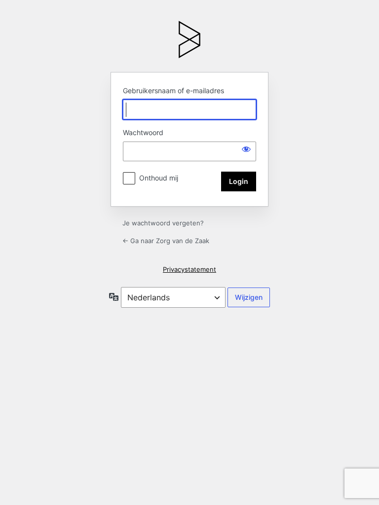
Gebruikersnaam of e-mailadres (173, 90)
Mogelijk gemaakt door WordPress (189, 39)
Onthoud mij (158, 178)
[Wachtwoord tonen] (246, 149)
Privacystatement (189, 269)
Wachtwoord (143, 132)
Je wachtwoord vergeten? (163, 223)
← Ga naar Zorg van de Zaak (165, 241)
